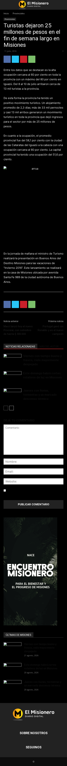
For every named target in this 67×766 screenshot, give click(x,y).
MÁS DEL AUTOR (49, 346)
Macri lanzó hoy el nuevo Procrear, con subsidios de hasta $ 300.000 (18, 330)
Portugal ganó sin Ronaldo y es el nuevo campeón (50, 330)
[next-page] (11, 408)
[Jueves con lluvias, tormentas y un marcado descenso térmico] (12, 394)
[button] (6, 5)
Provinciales (19, 13)
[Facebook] (7, 59)
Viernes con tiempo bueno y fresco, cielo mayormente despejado (42, 360)
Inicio (6, 13)
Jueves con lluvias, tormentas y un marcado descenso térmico (40, 395)
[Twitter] (15, 59)
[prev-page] (6, 408)
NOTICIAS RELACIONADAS (20, 346)
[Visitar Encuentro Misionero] (33, 571)
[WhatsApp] (31, 59)
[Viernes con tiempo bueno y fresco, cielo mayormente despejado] (12, 360)
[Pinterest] (23, 59)
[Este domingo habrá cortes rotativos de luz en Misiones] (12, 376)
